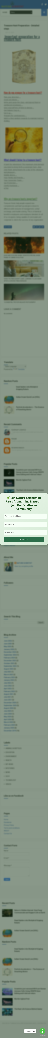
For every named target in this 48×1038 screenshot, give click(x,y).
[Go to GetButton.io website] (42, 1035)
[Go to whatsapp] (42, 1031)
